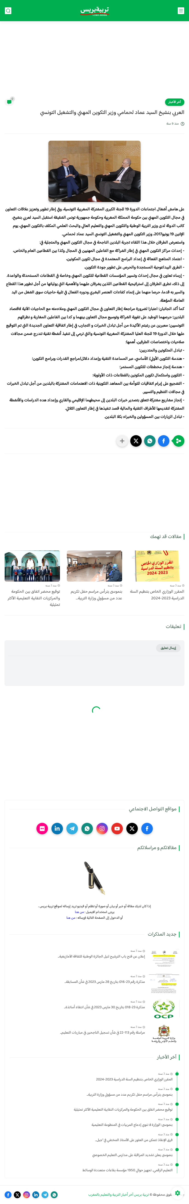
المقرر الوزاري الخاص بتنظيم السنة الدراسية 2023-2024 (157, 595)
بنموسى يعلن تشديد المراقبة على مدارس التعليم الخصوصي (132, 1155)
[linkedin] (57, 828)
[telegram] (72, 828)
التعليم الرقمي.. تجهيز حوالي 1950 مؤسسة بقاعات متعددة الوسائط (128, 1171)
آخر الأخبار (174, 102)
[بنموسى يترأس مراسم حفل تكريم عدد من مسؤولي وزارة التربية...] (94, 566)
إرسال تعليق (168, 648)
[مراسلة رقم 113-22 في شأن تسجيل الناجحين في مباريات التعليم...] (164, 1034)
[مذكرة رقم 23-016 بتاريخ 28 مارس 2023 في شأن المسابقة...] (164, 983)
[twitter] (132, 828)
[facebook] (147, 828)
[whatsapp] (87, 828)
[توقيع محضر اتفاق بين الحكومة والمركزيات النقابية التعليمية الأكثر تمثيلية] (32, 566)
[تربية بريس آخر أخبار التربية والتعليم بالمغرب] (94, 10)
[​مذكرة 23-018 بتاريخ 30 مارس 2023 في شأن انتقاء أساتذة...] (164, 1008)
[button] (163, 441)
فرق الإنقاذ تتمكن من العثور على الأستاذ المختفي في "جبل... (134, 1140)
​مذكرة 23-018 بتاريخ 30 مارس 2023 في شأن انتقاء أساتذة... (104, 1008)
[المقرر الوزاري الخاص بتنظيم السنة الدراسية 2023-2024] (156, 566)
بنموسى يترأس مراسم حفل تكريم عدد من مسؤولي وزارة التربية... (96, 595)
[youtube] (117, 828)
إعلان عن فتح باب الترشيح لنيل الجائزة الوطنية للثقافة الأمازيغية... (101, 957)
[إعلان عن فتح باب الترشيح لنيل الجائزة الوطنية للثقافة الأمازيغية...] (164, 958)
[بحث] (8, 10)
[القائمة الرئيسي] (180, 10)
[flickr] (42, 828)
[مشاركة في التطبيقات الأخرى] (122, 441)
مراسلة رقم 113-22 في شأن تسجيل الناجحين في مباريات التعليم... (102, 1033)
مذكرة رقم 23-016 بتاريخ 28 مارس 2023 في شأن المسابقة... (105, 982)
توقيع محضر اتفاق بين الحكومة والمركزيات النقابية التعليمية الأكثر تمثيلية (34, 598)
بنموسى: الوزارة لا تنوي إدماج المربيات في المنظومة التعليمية (132, 1125)
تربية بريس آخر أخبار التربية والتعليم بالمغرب (118, 1195)
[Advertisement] (94, 62)
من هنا (79, 912)
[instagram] (102, 828)
